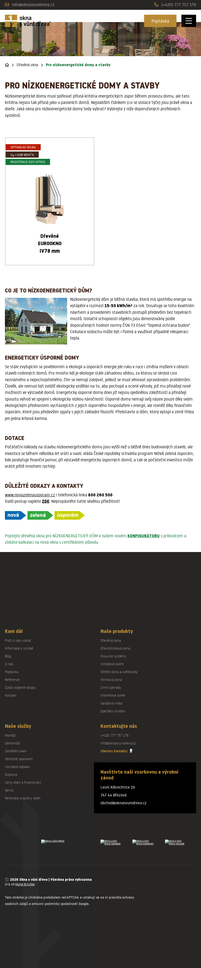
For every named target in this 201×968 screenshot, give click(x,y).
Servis (9, 790)
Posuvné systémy (113, 656)
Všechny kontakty (113, 751)
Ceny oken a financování (23, 782)
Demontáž (12, 743)
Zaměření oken (16, 751)
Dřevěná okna (27, 65)
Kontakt (10, 695)
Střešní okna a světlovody (119, 672)
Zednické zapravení (19, 759)
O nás (9, 664)
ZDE (45, 501)
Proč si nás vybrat (18, 640)
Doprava (11, 774)
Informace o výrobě (19, 648)
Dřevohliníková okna (115, 648)
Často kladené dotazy (20, 687)
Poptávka (160, 21)
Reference (12, 680)
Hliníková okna (111, 680)
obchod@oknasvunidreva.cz (123, 802)
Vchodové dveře (112, 664)
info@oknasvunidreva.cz (33, 4)
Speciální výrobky (113, 711)
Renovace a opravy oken (22, 798)
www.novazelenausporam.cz (30, 495)
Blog (8, 656)
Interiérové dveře (112, 695)
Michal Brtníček (25, 884)
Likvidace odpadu (17, 767)
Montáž (10, 735)
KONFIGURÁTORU (143, 536)
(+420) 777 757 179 (178, 4)
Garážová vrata (111, 703)
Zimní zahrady (110, 687)
